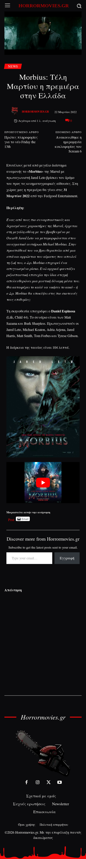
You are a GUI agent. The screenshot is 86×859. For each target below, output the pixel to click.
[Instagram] (37, 782)
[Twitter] (48, 782)
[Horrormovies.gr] (15, 111)
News (13, 66)
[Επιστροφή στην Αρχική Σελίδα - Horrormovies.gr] (43, 753)
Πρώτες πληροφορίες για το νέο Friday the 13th (21, 142)
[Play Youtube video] (43, 482)
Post (11, 519)
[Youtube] (59, 782)
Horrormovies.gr (35, 111)
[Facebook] (26, 782)
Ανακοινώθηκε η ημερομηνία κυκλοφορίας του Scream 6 (68, 144)
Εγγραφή (67, 558)
